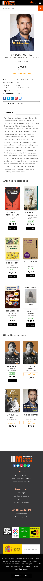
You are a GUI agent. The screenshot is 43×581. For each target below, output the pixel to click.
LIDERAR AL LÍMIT (30, 262)
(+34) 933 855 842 (21, 475)
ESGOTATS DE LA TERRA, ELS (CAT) (12, 214)
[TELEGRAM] (28, 465)
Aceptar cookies (21, 576)
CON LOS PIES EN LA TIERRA (12, 312)
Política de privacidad (21, 502)
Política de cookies (21, 499)
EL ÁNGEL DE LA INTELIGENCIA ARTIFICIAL (31, 214)
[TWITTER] (18, 465)
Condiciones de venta (21, 496)
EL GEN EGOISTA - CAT (12, 264)
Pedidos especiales (21, 517)
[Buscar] (40, 8)
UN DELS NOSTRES (31, 415)
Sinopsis (9, 112)
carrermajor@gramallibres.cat (21, 478)
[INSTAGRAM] (21, 465)
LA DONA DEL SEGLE (12, 368)
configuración (21, 569)
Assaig (19, 85)
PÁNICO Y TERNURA (30, 312)
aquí (27, 566)
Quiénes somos (21, 514)
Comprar (12, 228)
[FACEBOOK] (14, 465)
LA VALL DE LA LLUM (12, 416)
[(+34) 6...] (25, 465)
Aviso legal (21, 493)
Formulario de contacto (21, 482)
